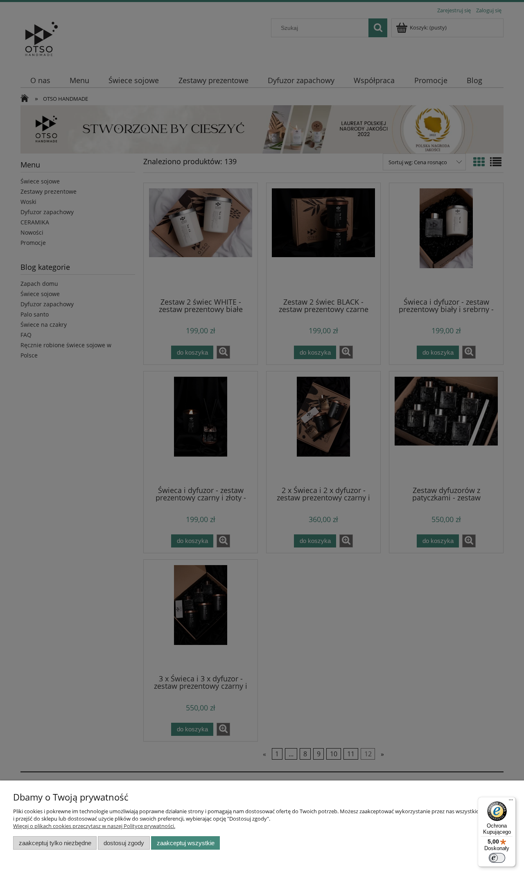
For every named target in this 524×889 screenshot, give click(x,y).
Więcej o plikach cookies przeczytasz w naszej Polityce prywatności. (94, 826)
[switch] (497, 858)
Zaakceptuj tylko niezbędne (55, 842)
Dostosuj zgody (124, 842)
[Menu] (511, 802)
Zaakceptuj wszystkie (186, 842)
